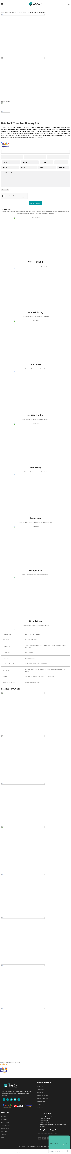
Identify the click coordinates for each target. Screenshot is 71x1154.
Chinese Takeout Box (42, 1095)
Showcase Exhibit (21, 12)
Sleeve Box (40, 1086)
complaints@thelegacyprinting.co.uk (47, 1133)
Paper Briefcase (35, 1052)
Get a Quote (4, 1131)
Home (3, 12)
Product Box (40, 1089)
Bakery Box (40, 1107)
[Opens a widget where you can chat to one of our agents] (59, 1144)
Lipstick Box (40, 1092)
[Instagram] (11, 1099)
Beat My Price (5, 1128)
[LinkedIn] (18, 1099)
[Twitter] (7, 1099)
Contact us (4, 1119)
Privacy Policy (5, 1122)
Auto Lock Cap (35, 779)
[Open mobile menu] (2, 4)
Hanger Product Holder (35, 961)
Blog (2, 1137)
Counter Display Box (42, 1098)
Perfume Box (40, 1104)
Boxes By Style (10, 12)
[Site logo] (35, 4)
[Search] (69, 4)
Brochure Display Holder (35, 870)
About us (3, 1116)
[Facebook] (4, 1099)
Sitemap (3, 1134)
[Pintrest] (15, 1099)
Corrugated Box (41, 1101)
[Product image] (23, 756)
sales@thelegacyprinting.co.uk (41, 0)
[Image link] (5, 143)
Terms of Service (5, 1125)
